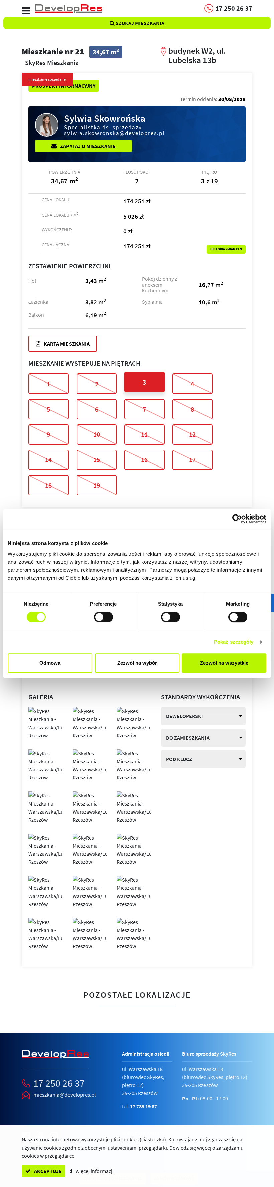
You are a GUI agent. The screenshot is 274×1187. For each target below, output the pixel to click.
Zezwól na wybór (137, 663)
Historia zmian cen (226, 249)
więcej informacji (94, 1171)
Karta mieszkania (66, 343)
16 (144, 459)
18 (48, 485)
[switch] (103, 617)
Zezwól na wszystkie (224, 663)
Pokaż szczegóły (234, 642)
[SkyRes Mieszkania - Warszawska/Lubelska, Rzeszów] (45, 722)
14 (48, 459)
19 (96, 485)
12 (192, 434)
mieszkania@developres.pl (64, 1094)
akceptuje (47, 1171)
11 (144, 434)
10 (96, 434)
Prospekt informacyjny (63, 85)
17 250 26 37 (59, 1083)
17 (192, 459)
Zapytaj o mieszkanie (87, 146)
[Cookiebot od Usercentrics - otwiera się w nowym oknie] (237, 519)
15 (96, 459)
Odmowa (49, 663)
